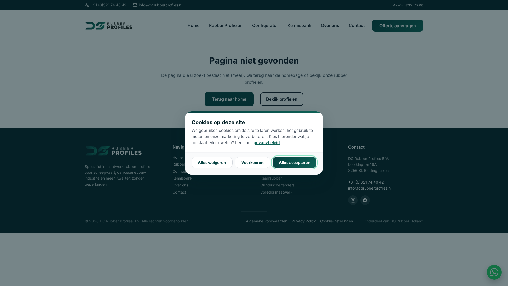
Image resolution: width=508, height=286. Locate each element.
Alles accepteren (294, 162)
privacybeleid (266, 142)
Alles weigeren (212, 162)
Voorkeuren (252, 162)
